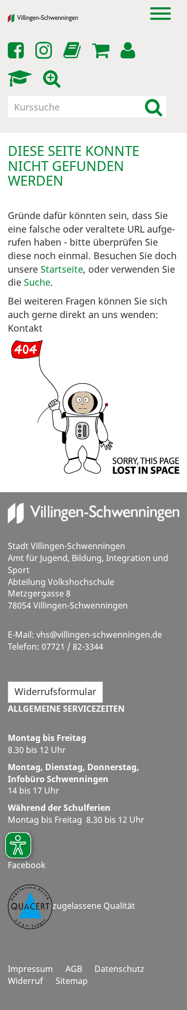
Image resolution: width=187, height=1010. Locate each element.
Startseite (62, 269)
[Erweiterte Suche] (53, 79)
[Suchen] (153, 106)
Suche (37, 282)
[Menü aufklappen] (160, 12)
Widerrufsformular (55, 691)
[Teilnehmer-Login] (130, 50)
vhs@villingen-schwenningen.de (99, 634)
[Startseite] (51, 18)
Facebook (27, 865)
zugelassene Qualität (93, 905)
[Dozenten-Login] (21, 79)
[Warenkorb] (102, 50)
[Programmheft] (73, 53)
